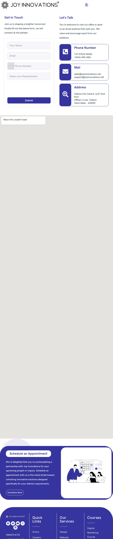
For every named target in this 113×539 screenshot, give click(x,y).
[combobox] (11, 66)
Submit (29, 100)
